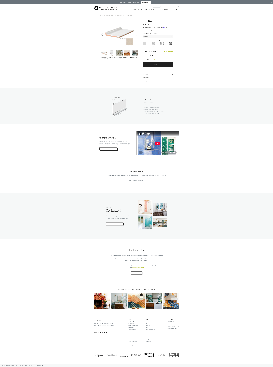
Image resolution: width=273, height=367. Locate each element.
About (166, 9)
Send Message (136, 273)
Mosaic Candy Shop (132, 341)
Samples (147, 9)
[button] (159, 40)
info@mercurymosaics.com (173, 328)
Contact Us (148, 343)
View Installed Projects (108, 149)
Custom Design (131, 327)
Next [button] (101, 56)
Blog (177, 9)
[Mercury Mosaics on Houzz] (104, 332)
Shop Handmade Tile (138, 9)
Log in (173, 6)
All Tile (101, 15)
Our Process (148, 341)
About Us (147, 339)
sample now (146, 2)
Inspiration (154, 9)
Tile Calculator (149, 327)
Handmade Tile (131, 321)
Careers (147, 346)
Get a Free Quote (132, 329)
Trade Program (166, 6)
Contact (172, 9)
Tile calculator (169, 51)
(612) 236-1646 (170, 325)
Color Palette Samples (133, 325)
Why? (155, 60)
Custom (161, 9)
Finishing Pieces (109, 15)
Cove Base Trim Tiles (120, 15)
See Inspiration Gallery (114, 223)
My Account (148, 325)
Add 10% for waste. (149, 60)
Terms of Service (149, 331)
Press (129, 343)
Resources (148, 321)
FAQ (147, 323)
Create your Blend (132, 331)
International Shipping (150, 329)
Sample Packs (131, 323)
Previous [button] (101, 50)
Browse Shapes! (170, 321)
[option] (119, 34)
